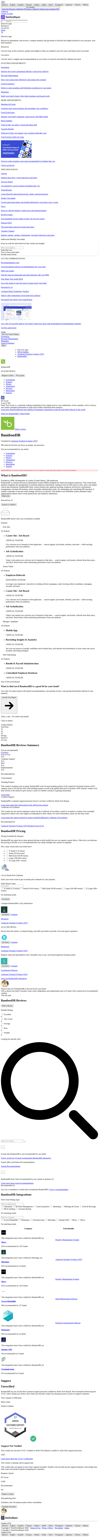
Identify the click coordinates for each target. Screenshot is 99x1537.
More (3, 345)
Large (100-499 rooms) (18, 858)
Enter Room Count (8, 884)
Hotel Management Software (66, 1299)
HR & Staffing (23, 352)
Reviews (9, 388)
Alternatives (10, 386)
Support (9, 393)
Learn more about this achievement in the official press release (24, 805)
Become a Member (16, 9)
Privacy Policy (48, 1528)
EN (3, 2)
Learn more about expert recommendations (17, 1183)
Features (9, 382)
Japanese (69, 5)
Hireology (5, 919)
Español (20, 5)
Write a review (20, 429)
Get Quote (5, 899)
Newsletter (59, 1528)
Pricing (8, 384)
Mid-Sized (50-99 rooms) (18, 856)
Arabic (44, 5)
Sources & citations (9, 504)
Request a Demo (8, 375)
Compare (14, 914)
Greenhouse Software (9, 970)
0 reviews (4, 752)
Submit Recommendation (10, 1166)
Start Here (6, 9)
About (66, 1528)
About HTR (55, 9)
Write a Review (7, 1006)
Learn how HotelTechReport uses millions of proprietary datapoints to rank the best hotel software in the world (43, 410)
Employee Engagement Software (68, 1323)
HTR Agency (28, 9)
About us (4, 11)
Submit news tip (45, 9)
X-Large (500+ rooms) (17, 861)
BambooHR (22, 356)
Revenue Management (9, 339)
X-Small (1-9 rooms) (17, 851)
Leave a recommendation (58, 1189)
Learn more (5, 795)
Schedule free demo (9, 1507)
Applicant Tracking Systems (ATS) (30, 354)
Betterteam (5, 947)
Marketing (5, 341)
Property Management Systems (67, 1240)
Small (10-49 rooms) (17, 853)
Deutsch (5, 5)
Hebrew (85, 5)
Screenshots (10, 380)
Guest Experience (7, 343)
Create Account (7, 14)
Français (29, 5)
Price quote (20, 375)
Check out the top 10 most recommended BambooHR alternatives (26, 1158)
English (12, 5)
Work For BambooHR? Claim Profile (15, 414)
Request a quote (7, 1494)
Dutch (51, 5)
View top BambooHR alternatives (14, 978)
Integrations (10, 391)
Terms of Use (35, 1528)
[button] (49, 529)
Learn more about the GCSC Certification (17, 1459)
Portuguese (59, 5)
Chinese (77, 5)
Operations (5, 337)
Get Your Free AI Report (10, 334)
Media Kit (36, 9)
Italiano (36, 5)
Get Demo (5, 915)
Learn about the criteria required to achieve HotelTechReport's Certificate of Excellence (34, 818)
